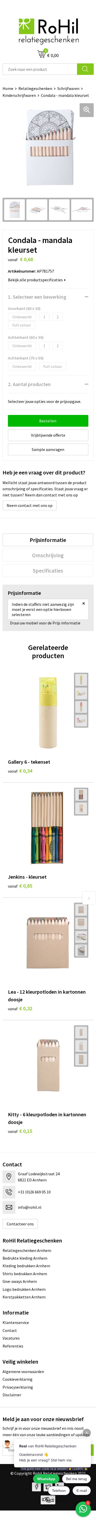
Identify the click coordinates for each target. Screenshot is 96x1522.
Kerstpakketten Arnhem (24, 1296)
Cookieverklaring (18, 1379)
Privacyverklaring (18, 1387)
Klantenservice (16, 1322)
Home (8, 88)
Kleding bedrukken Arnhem (26, 1265)
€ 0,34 (20, 771)
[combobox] (40, 69)
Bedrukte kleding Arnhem (25, 1258)
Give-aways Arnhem (20, 1281)
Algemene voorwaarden (23, 1371)
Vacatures (11, 1338)
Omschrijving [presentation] (48, 555)
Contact (10, 1330)
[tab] (48, 539)
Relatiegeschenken (35, 88)
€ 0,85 (20, 885)
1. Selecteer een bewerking (37, 297)
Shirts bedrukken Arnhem (25, 1273)
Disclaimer (12, 1394)
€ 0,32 (20, 1008)
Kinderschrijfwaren (19, 95)
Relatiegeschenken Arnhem (27, 1250)
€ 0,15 (20, 1131)
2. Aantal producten (29, 384)
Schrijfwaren (68, 88)
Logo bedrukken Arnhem (24, 1289)
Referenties (13, 1346)
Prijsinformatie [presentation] (48, 539)
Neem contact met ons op (29, 505)
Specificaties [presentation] (48, 570)
